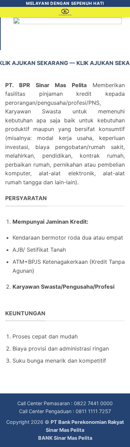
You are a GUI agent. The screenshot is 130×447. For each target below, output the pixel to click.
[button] (9, 15)
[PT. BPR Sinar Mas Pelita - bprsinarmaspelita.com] (65, 12)
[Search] (122, 13)
